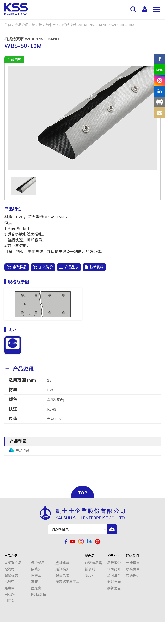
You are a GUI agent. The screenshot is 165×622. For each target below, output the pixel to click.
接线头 (36, 569)
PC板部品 (38, 594)
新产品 (89, 556)
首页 (7, 25)
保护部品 (38, 563)
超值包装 (62, 575)
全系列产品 (12, 563)
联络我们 (132, 556)
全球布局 (114, 582)
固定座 (9, 594)
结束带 (37, 25)
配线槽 (9, 569)
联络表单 (133, 569)
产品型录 (72, 267)
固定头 (9, 601)
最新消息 (114, 588)
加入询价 (46, 267)
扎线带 (9, 582)
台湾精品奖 (93, 563)
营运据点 (133, 563)
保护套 (36, 575)
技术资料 (97, 267)
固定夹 (36, 588)
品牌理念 (114, 563)
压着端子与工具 (67, 582)
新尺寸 (90, 575)
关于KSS (113, 556)
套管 (34, 582)
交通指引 (133, 575)
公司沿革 (114, 575)
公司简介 (114, 569)
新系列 (90, 569)
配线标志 (11, 575)
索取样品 (20, 267)
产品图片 (14, 59)
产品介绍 (21, 25)
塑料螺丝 (62, 563)
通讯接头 (62, 569)
